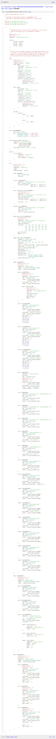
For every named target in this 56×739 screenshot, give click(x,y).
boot (2, 8)
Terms (15, 737)
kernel (14, 6)
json (53, 736)
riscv (51, 6)
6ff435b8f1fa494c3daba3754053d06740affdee (30, 6)
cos (2, 6)
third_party (8, 6)
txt (50, 736)
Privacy (12, 737)
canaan (10, 8)
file (29, 11)
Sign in (53, 2)
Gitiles (8, 737)
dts (6, 8)
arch (47, 6)
